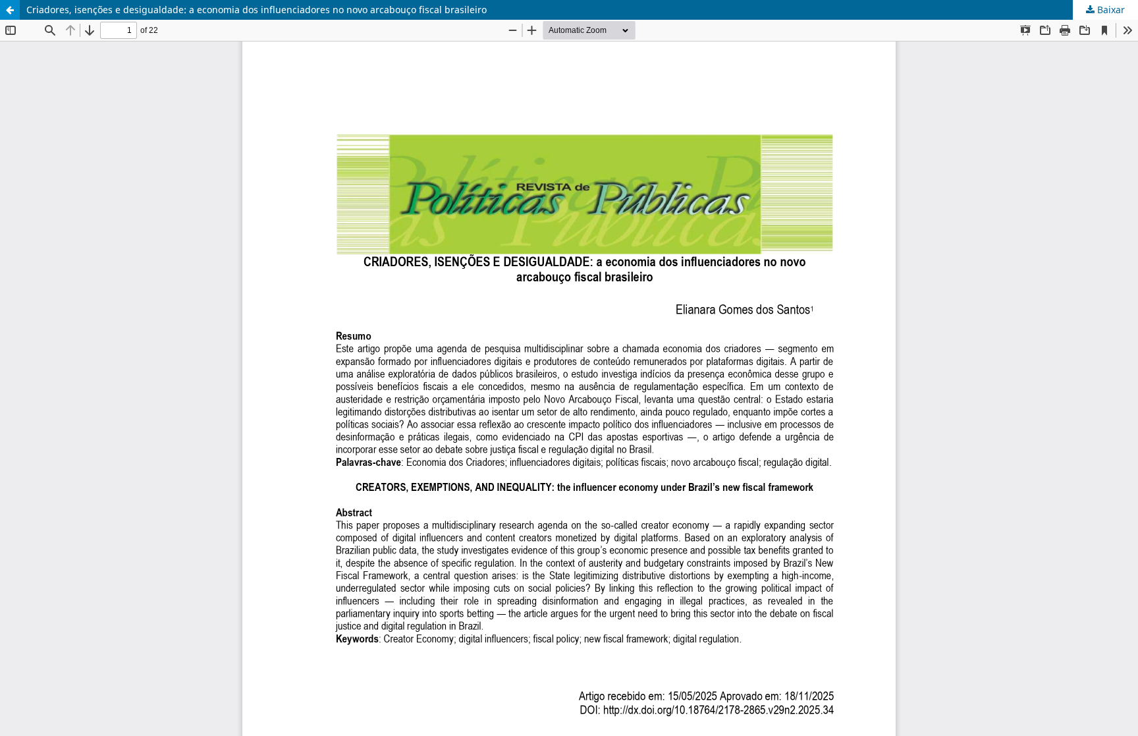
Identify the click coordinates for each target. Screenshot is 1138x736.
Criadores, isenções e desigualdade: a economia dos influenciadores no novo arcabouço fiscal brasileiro (256, 9)
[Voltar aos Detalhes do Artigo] (10, 10)
